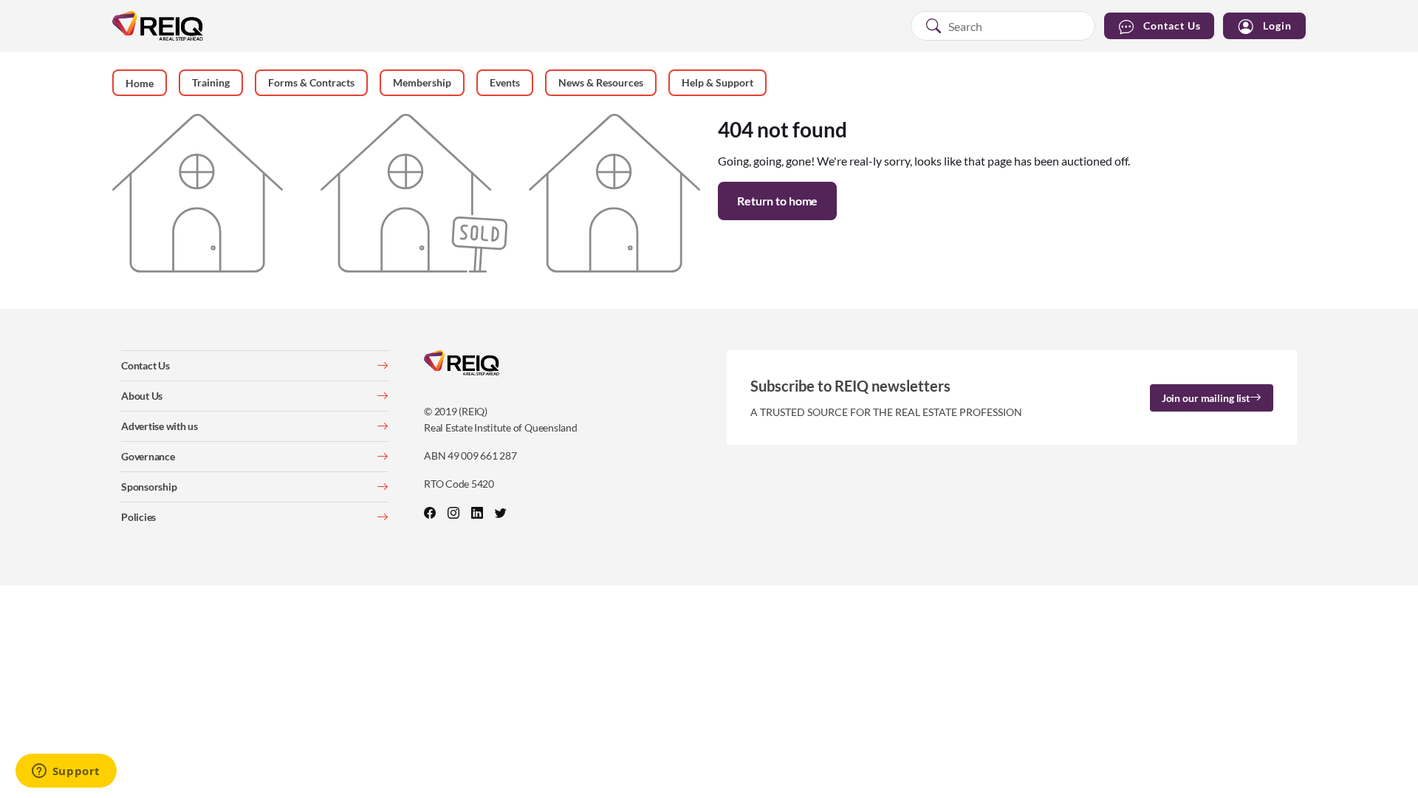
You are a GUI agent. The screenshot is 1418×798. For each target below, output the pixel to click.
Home (140, 83)
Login (1277, 25)
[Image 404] (406, 192)
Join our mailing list (1206, 398)
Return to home (777, 201)
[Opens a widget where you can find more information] (66, 772)
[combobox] (1003, 26)
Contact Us (1172, 25)
